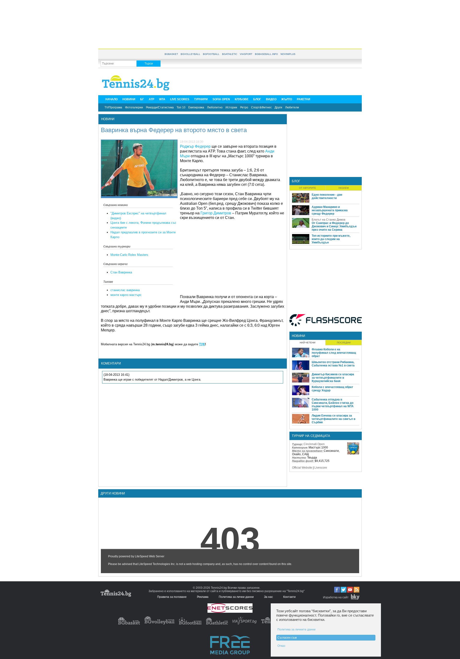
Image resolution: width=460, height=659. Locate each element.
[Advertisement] (230, 24)
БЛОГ (257, 99)
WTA (162, 99)
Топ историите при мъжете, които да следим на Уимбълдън (331, 239)
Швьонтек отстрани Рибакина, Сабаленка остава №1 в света (333, 363)
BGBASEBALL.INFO (266, 54)
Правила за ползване (172, 597)
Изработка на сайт (336, 597)
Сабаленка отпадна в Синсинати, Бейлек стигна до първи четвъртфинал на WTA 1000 (333, 404)
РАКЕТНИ (303, 99)
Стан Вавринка (121, 272)
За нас (268, 597)
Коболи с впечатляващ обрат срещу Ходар (332, 388)
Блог (296, 181)
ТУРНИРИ (201, 99)
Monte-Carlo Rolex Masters (129, 255)
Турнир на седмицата (311, 436)
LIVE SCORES (179, 99)
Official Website (302, 467)
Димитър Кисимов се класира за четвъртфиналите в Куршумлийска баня (333, 378)
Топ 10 (181, 107)
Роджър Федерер (195, 146)
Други (278, 107)
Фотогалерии (134, 107)
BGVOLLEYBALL (190, 54)
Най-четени (307, 342)
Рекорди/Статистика (160, 107)
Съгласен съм (287, 637)
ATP (151, 99)
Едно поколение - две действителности (327, 196)
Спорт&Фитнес (261, 107)
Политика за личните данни (296, 629)
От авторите (307, 188)
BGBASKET (171, 54)
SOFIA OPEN (221, 99)
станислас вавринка (125, 290)
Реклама (202, 597)
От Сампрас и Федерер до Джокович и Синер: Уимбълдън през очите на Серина (334, 226)
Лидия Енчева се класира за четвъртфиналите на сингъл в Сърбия (333, 419)
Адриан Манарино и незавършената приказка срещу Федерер (330, 210)
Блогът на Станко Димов (328, 219)
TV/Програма (113, 107)
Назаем (344, 188)
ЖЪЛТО (286, 99)
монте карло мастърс (126, 295)
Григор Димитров (216, 213)
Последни (344, 342)
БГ (142, 99)
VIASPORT (246, 54)
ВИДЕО (271, 99)
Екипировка (196, 107)
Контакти (289, 597)
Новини (107, 119)
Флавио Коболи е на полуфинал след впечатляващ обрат (334, 353)
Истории (231, 107)
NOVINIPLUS (288, 54)
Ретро (244, 107)
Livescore (320, 467)
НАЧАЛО (111, 99)
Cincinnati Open (314, 444)
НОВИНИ (128, 99)
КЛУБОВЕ (241, 99)
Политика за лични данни (236, 597)
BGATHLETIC (229, 54)
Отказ (281, 645)
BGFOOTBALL (211, 54)
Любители (292, 107)
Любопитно (215, 107)
